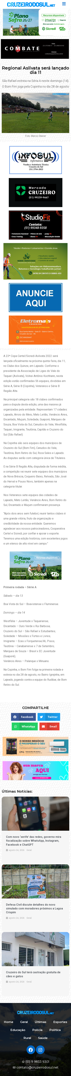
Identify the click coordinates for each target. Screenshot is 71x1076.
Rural (27, 1038)
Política (55, 1030)
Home (8, 1022)
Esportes (60, 1022)
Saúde (43, 1038)
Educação (17, 1030)
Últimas (40, 1022)
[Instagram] (40, 1049)
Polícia (37, 1030)
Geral (24, 1022)
